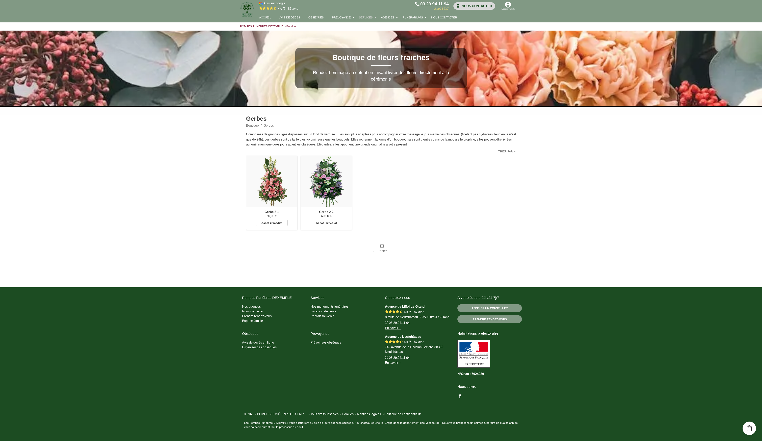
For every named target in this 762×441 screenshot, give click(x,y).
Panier (382, 251)
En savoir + (393, 328)
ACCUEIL (265, 17)
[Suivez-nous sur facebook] (462, 396)
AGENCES (387, 17)
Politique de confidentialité (403, 414)
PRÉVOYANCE (341, 17)
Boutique (252, 125)
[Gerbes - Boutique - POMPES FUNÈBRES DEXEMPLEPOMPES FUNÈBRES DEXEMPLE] (247, 9)
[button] (749, 428)
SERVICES (366, 17)
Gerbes (269, 125)
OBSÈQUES (316, 17)
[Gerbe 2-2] (326, 181)
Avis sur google (280, 6)
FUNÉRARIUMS (413, 17)
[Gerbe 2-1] (271, 181)
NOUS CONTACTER (444, 17)
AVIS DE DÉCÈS (289, 17)
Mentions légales (369, 414)
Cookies (348, 414)
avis (293, 8)
